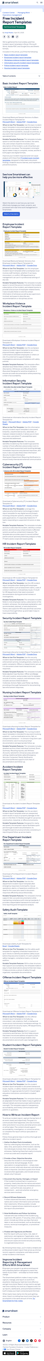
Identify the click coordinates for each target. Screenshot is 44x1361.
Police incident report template (16, 65)
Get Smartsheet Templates (14, 27)
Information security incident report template (21, 63)
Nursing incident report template (17, 68)
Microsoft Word (9, 122)
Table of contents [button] (9, 76)
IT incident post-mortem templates (21, 159)
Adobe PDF (21, 122)
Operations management (12, 15)
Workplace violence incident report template (21, 60)
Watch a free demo (11, 214)
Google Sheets (13, 946)
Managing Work (24, 13)
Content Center (9, 13)
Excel (5, 422)
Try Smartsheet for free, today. (19, 1299)
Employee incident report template (17, 57)
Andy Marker (9, 33)
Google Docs (32, 122)
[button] (37, 2)
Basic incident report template (16, 55)
